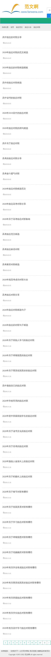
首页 (12, 27)
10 (40, 643)
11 (44, 643)
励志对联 (37, 27)
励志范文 (19, 27)
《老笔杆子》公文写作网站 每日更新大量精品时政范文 (29, 651)
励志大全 (28, 27)
